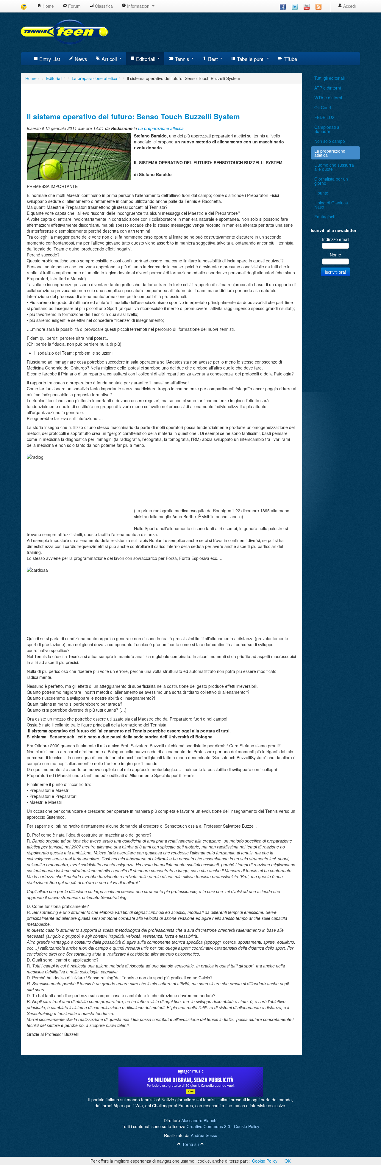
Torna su (190, 1144)
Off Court (322, 107)
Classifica (103, 6)
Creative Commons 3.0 (208, 1126)
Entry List (49, 58)
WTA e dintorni (328, 98)
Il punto (321, 193)
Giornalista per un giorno (331, 181)
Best (213, 58)
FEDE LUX (324, 117)
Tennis (182, 58)
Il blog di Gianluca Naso (331, 205)
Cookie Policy (246, 1126)
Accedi (349, 6)
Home (47, 6)
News (80, 58)
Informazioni (139, 6)
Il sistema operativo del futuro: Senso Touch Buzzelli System (133, 116)
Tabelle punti (250, 58)
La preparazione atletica (161, 128)
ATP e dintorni (327, 88)
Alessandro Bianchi (199, 1120)
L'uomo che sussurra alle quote (334, 167)
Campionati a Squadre (326, 129)
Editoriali (146, 58)
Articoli (109, 58)
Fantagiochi (325, 217)
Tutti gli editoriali (329, 78)
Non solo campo (329, 141)
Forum (74, 6)
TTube (289, 58)
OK (288, 1161)
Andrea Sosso (204, 1135)
